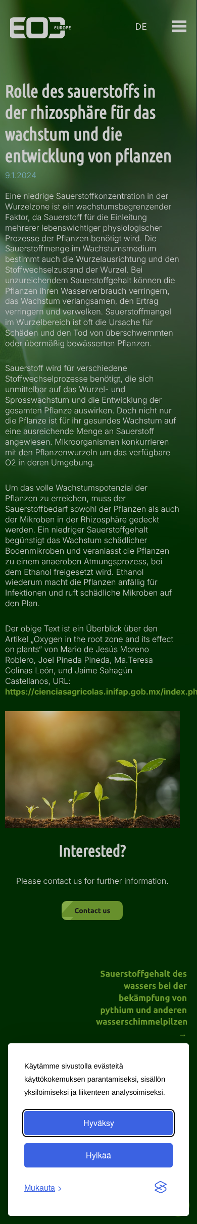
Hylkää (98, 1155)
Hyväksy (98, 1123)
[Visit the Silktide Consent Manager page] (161, 1188)
